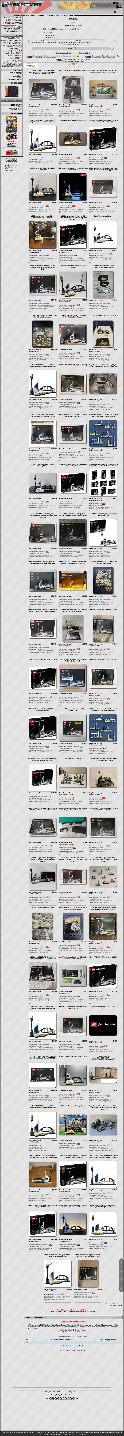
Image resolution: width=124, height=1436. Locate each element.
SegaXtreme (11, 147)
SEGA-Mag (11, 141)
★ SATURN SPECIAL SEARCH (12, 23)
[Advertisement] (62, 1368)
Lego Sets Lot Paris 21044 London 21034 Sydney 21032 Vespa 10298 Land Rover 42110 (103, 1107)
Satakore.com (81, 1350)
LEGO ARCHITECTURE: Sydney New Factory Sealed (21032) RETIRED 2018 (43, 958)
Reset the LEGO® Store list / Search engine (73, 1336)
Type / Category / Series (107, 1340)
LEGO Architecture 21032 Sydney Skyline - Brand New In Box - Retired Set (103, 121)
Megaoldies (12, 143)
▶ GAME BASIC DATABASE (13, 30)
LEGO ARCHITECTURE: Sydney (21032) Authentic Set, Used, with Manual (73, 1206)
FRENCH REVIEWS (16, 72)
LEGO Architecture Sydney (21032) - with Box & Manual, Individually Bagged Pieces (103, 169)
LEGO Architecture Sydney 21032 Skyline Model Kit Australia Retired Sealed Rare (42, 610)
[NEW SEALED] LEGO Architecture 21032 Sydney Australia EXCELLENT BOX (73, 562)
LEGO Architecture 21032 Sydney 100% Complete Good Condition (73, 908)
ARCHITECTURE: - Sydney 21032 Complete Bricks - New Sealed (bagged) (42, 121)
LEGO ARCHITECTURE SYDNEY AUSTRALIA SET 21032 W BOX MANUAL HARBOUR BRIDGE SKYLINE (43, 72)
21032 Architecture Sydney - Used (73, 1106)
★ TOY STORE (17, 60)
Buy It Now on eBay (35, 105)
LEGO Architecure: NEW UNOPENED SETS (103, 1007)
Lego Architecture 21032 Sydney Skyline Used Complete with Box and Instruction (103, 365)
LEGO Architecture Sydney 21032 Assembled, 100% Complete (42, 217)
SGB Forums (11, 140)
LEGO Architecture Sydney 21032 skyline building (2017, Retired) (73, 958)
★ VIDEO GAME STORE (14, 43)
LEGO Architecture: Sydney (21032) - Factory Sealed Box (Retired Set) (88, 1255)
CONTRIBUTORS (16, 110)
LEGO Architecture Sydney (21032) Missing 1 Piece (43, 465)
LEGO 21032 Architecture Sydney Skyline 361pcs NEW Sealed (73, 465)
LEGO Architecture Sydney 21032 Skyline (103, 315)
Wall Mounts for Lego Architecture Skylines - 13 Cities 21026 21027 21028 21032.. (103, 859)
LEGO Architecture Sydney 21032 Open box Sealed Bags (103, 514)
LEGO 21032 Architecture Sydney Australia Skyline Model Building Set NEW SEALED (42, 515)
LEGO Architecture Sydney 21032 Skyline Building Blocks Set (42, 709)
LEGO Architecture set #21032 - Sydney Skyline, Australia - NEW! (73, 415)
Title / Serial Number (60, 1340)
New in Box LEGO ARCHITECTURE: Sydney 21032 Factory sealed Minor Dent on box (73, 859)
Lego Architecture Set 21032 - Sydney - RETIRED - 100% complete (73, 1156)
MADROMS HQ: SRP (15, 79)
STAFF (20, 107)
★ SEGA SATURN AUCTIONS (13, 54)
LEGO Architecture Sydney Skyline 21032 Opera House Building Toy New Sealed (42, 562)
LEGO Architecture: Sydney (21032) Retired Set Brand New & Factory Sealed (73, 514)
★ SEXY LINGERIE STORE (14, 64)
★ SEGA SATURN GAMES (14, 19)
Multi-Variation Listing (96, 106)
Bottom (119, 1317)
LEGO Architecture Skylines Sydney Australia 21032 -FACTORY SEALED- (103, 908)
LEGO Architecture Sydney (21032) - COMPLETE (73, 266)
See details (73, 1434)
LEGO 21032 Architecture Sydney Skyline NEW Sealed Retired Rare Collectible (42, 809)
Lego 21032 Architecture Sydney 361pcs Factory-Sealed (73, 709)
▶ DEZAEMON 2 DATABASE (13, 31)
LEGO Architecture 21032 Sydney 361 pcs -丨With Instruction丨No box (103, 759)
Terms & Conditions (67, 1395)
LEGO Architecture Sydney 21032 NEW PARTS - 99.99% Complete (57, 1255)
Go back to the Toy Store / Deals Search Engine (73, 1332)
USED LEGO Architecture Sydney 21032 (73, 1056)
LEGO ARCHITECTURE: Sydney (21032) (73, 70)
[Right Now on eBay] (31, 68)
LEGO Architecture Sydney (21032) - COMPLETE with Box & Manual (103, 266)
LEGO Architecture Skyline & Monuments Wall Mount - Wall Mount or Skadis (103, 709)
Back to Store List (116, 65)
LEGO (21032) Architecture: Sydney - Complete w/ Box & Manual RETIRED (43, 1057)
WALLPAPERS (17, 76)
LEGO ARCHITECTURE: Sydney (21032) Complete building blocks (43, 316)
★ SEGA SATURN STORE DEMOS (11, 42)
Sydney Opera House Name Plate (42, 907)
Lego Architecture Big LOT (73, 758)
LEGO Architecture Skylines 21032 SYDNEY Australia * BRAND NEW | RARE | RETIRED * (73, 217)
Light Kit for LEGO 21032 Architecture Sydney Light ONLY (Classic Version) (103, 1206)
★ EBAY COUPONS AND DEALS (12, 66)
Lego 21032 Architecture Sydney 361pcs (43, 659)
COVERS (19, 78)
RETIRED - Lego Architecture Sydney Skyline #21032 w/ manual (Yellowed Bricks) (43, 859)
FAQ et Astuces (14, 51)
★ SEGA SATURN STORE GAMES (11, 40)
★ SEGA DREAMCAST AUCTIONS (15, 56)
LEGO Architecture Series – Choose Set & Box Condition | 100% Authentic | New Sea (103, 465)
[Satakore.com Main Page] (27, 7)
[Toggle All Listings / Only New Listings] (30, 57)
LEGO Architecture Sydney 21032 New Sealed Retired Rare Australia (73, 316)
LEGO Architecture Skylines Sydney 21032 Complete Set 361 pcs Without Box (43, 1156)
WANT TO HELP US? (15, 108)
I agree (83, 1434)
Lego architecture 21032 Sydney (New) (73, 120)
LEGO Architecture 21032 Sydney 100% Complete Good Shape (103, 562)
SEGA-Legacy (11, 145)
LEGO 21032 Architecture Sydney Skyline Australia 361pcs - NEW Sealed (103, 809)
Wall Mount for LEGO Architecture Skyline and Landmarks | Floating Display (103, 415)
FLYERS (19, 75)
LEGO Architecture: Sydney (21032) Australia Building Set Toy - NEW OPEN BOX (42, 267)
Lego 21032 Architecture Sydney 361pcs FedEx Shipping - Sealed (73, 660)
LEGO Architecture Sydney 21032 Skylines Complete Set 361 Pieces (43, 415)
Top (115, 1317)
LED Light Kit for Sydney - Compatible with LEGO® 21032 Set (73, 169)
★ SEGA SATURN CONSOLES (12, 22)
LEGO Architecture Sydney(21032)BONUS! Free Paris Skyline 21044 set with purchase (103, 1058)
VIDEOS (19, 73)
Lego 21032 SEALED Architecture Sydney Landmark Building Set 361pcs (42, 759)
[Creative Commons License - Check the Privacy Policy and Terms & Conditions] (11, 160)
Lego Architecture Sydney (103, 216)
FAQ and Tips (14, 49)
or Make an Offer (34, 106)
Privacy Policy (55, 1395)
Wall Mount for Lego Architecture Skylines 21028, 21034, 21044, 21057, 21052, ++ (103, 71)
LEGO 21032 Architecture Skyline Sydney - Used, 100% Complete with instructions (103, 1156)
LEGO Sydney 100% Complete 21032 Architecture (42, 169)
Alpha (26, 1340)
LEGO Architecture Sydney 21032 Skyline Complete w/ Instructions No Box (73, 610)
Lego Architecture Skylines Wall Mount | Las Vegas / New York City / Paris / (73, 809)
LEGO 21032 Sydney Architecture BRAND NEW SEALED (73, 1007)
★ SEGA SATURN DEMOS (14, 20)
